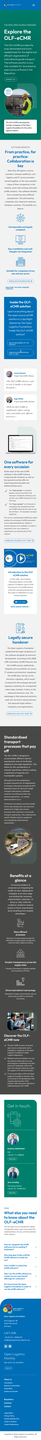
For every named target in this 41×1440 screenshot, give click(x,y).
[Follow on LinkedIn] (5, 1346)
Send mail (12, 1159)
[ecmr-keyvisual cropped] (25, 567)
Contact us (10, 79)
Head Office (8, 1388)
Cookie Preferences (11, 1424)
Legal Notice (8, 1413)
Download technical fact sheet (18, 540)
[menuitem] (20, 281)
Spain (19, 799)
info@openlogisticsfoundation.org (17, 1340)
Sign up (8, 1368)
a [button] (33, 5)
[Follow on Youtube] (10, 1346)
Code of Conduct (10, 1421)
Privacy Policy (9, 1416)
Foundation (8, 1383)
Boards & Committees (12, 1386)
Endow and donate (11, 1391)
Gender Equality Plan (11, 1419)
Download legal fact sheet (18, 714)
